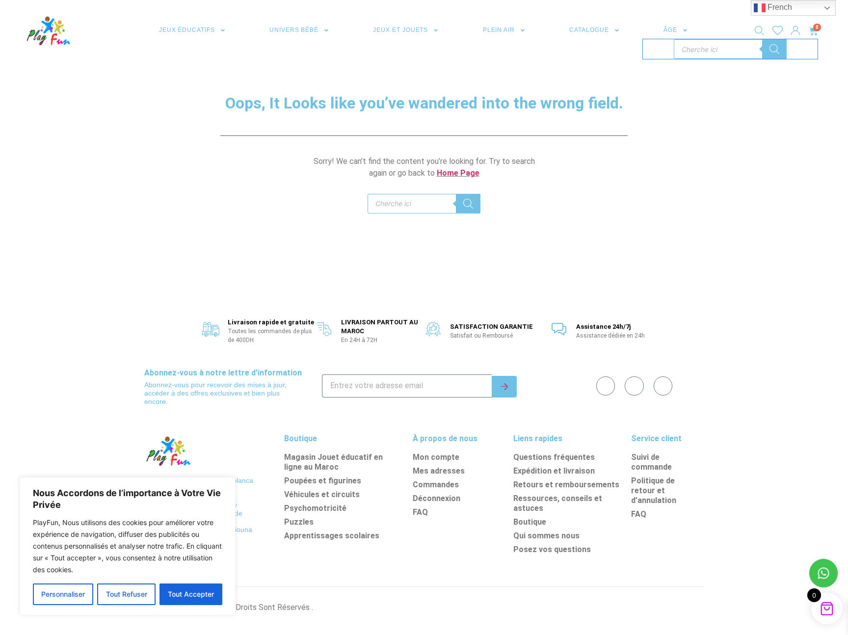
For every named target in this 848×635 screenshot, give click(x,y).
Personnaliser (63, 594)
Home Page (458, 173)
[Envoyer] (504, 386)
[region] (128, 546)
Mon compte (436, 457)
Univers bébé (293, 29)
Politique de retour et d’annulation (653, 490)
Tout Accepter (191, 594)
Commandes (436, 484)
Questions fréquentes (554, 457)
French (779, 7)
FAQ (420, 512)
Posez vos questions (552, 549)
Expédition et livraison (554, 471)
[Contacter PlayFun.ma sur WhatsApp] (823, 574)
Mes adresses (439, 471)
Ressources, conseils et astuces (557, 503)
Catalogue (589, 29)
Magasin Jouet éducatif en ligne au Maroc (333, 462)
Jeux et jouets (400, 29)
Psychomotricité (315, 508)
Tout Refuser (126, 594)
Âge (670, 29)
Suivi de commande (651, 462)
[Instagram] (663, 385)
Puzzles (299, 522)
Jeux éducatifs (187, 29)
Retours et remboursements (566, 484)
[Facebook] (605, 385)
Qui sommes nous (546, 535)
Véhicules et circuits (322, 494)
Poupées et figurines (322, 480)
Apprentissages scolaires (331, 535)
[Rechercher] (774, 49)
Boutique (529, 522)
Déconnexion (436, 498)
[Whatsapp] (634, 385)
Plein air (499, 29)
